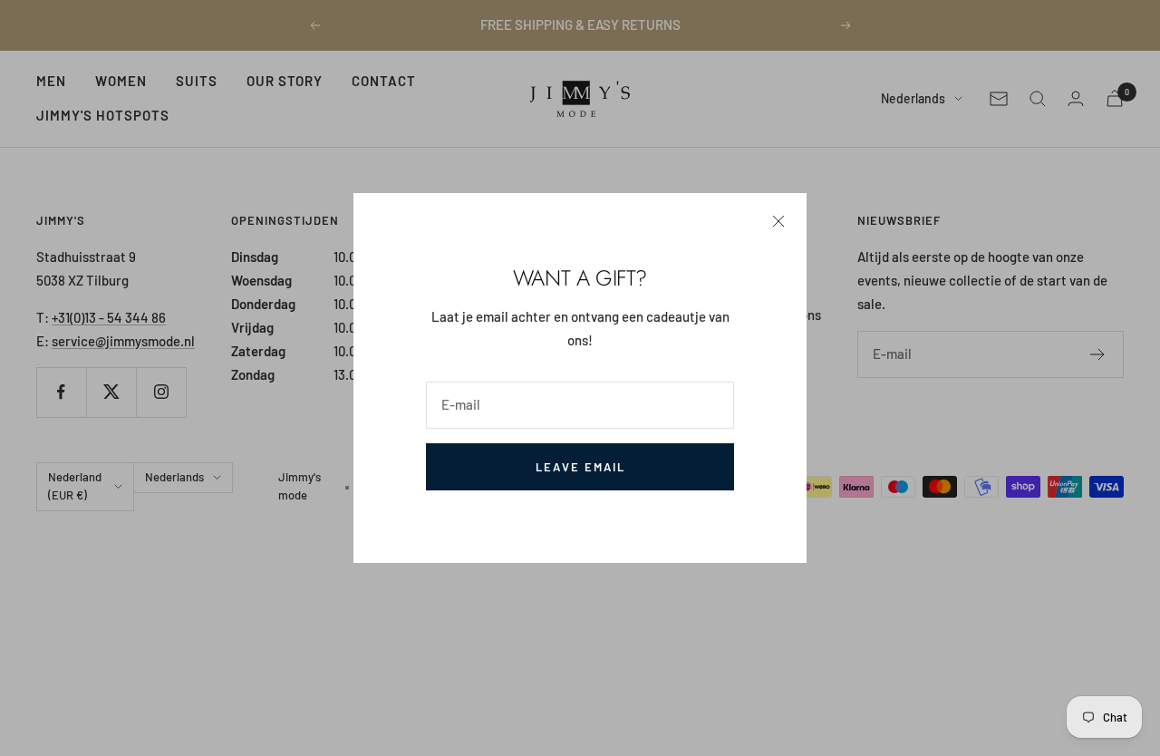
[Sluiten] (778, 221)
